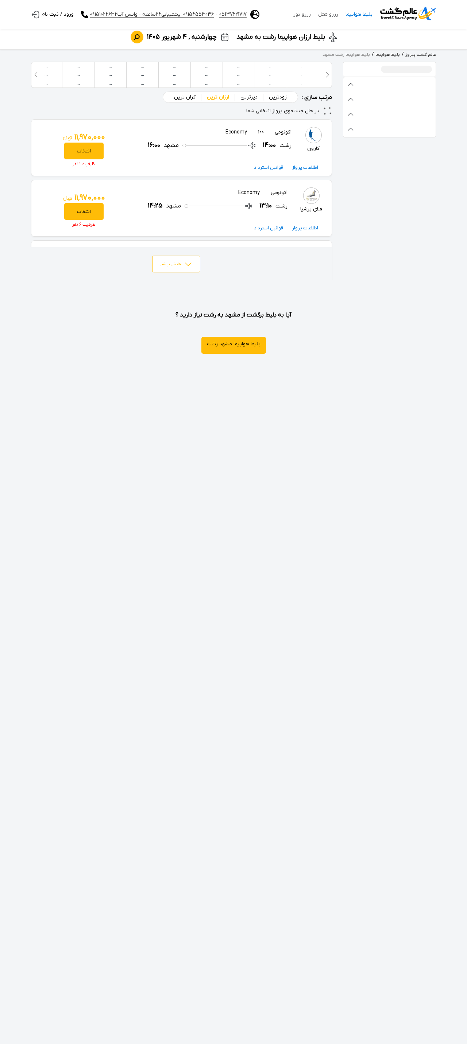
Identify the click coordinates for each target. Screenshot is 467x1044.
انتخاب (84, 151)
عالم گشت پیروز (420, 55)
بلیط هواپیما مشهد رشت (233, 344)
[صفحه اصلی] (408, 14)
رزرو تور (302, 14)
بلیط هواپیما (359, 14)
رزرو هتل (328, 14)
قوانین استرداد (268, 167)
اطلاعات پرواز (305, 167)
